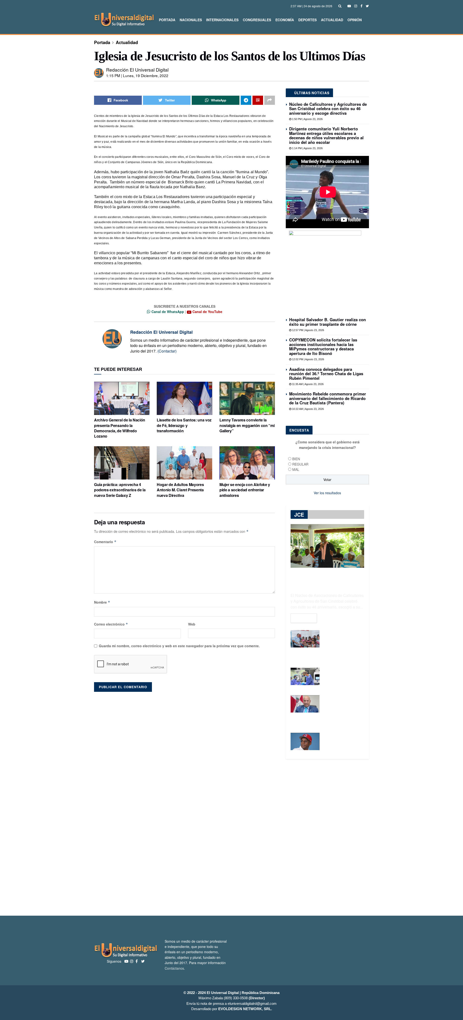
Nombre (102, 602)
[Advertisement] (231, 837)
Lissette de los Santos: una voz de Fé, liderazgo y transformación (184, 425)
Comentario (105, 541)
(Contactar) (167, 351)
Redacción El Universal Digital (137, 69)
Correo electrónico (111, 624)
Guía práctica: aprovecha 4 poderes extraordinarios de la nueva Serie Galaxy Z (120, 490)
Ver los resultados (327, 492)
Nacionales (191, 19)
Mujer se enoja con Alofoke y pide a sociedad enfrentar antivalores (244, 490)
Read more (303, 618)
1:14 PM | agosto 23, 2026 (307, 148)
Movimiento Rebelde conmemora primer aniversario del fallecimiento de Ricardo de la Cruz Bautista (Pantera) (327, 398)
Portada (167, 19)
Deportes (307, 19)
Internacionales (222, 19)
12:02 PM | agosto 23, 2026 (307, 359)
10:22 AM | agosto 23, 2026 (307, 408)
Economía (284, 19)
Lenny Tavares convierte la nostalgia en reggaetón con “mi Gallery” (246, 425)
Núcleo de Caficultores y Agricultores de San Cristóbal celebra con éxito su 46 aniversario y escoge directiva (328, 108)
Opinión (354, 19)
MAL (295, 469)
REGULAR (300, 464)
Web (191, 624)
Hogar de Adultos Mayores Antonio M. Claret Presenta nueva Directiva (180, 490)
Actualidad (332, 19)
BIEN (296, 458)
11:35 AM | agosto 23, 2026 (307, 384)
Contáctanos (174, 968)
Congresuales (257, 19)
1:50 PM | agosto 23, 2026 (307, 119)
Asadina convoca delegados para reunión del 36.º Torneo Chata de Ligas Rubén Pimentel (326, 373)
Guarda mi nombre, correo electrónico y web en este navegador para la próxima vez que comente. (179, 645)
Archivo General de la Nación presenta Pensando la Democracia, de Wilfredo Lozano (119, 428)
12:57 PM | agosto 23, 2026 (307, 330)
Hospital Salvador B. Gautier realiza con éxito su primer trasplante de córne (327, 322)
